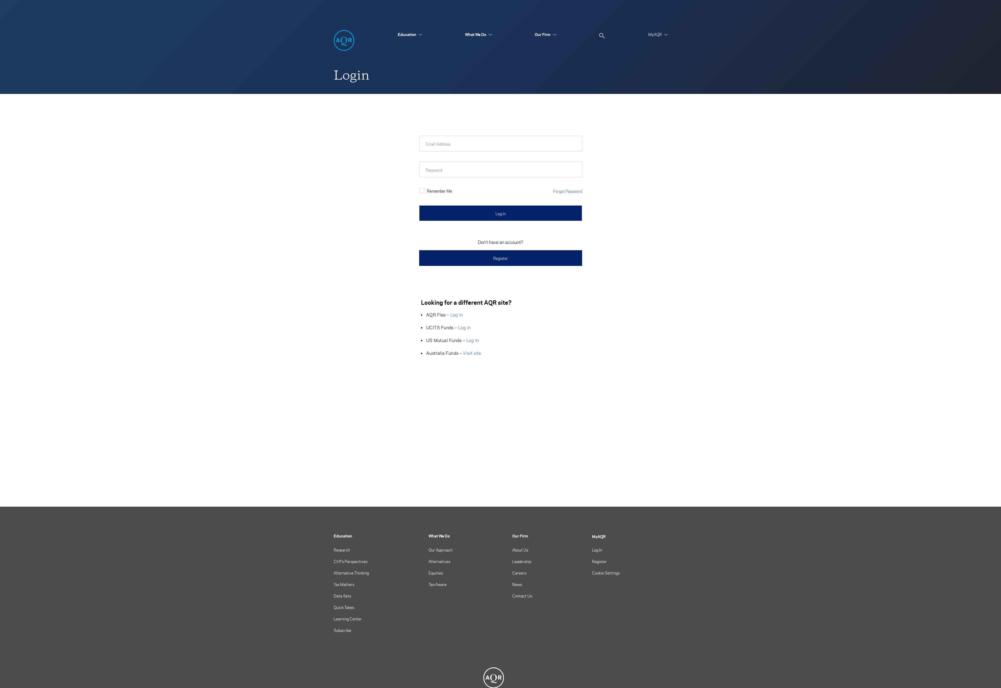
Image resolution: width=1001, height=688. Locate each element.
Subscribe (342, 630)
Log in (456, 315)
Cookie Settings (606, 573)
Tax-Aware (438, 584)
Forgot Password (567, 191)
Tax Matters (344, 584)
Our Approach (441, 550)
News (517, 584)
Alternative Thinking (351, 573)
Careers (519, 573)
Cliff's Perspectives (350, 561)
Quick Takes (344, 607)
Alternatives (439, 561)
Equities (436, 573)
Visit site (472, 353)
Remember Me (439, 191)
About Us (520, 550)
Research (342, 550)
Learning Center (348, 618)
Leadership (521, 561)
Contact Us (522, 596)
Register (500, 258)
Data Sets (342, 596)
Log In (597, 550)
